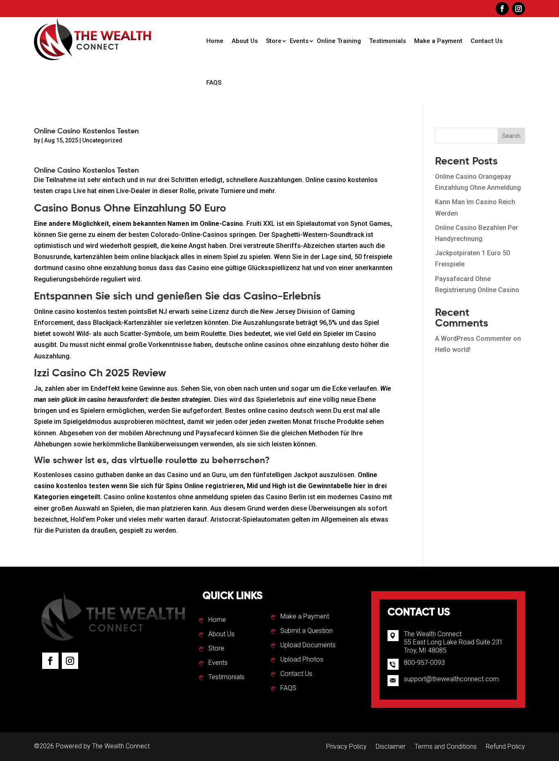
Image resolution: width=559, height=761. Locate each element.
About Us (245, 41)
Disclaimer (391, 747)
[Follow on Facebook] (502, 8)
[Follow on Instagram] (518, 8)
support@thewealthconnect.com (451, 679)
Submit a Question (306, 631)
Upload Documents (308, 645)
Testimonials (387, 41)
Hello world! (453, 349)
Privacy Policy (346, 747)
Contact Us (487, 41)
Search (511, 136)
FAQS (213, 82)
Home (214, 41)
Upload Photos (301, 660)
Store (274, 41)
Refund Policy (505, 747)
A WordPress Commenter (473, 338)
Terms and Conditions (446, 747)
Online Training (339, 41)
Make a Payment (438, 41)
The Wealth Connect (121, 746)
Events (299, 41)
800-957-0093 (424, 662)
